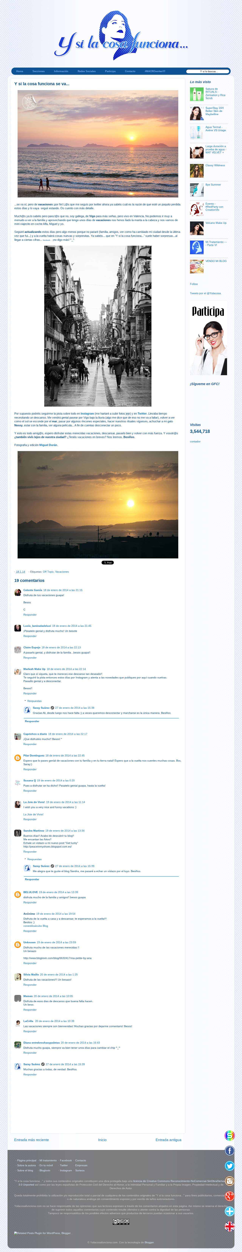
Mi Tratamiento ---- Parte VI (216, 243)
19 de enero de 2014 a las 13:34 (65, 830)
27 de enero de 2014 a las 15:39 (74, 866)
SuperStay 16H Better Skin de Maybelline (215, 111)
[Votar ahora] (208, 374)
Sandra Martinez (33, 830)
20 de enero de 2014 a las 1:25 (59, 974)
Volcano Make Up (216, 222)
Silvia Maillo (31, 974)
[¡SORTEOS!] (229, 1135)
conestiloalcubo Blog (35, 926)
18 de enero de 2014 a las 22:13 (61, 647)
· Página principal (26, 1160)
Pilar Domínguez (33, 755)
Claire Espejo (31, 647)
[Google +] (229, 1196)
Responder (30, 614)
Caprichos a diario (35, 734)
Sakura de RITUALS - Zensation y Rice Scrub (216, 93)
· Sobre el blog (24, 1170)
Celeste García (32, 590)
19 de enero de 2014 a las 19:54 (55, 913)
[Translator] (229, 1226)
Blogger (149, 1242)
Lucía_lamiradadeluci (37, 625)
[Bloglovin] (229, 1211)
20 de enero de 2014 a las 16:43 (80, 1042)
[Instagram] (229, 1181)
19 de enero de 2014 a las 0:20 (56, 780)
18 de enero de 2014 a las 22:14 (66, 669)
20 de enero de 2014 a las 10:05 (53, 996)
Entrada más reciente (31, 1140)
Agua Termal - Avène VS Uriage (216, 129)
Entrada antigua (169, 1140)
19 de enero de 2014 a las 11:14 (65, 802)
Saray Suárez (41, 707)
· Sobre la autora (26, 1165)
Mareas (28, 996)
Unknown (29, 942)
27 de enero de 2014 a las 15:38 (74, 707)
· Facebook (65, 1160)
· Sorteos (79, 1170)
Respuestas (34, 701)
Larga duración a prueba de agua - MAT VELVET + (216, 149)
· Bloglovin (44, 1170)
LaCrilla (28, 1021)
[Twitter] (229, 1166)
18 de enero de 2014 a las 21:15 (62, 590)
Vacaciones (62, 571)
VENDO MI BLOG (216, 261)
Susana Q (29, 780)
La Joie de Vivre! (34, 802)
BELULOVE (30, 892)
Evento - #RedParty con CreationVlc (214, 206)
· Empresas (80, 1165)
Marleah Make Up (34, 669)
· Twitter (63, 1165)
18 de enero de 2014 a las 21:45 (71, 625)
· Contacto (80, 1160)
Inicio (102, 1140)
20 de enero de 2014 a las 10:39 (54, 1021)
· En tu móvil (45, 1165)
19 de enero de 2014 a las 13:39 (58, 892)
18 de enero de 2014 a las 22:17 (67, 734)
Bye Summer (213, 184)
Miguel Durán (48, 445)
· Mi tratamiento (47, 1160)
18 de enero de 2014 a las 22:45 (65, 755)
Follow (194, 284)
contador (195, 441)
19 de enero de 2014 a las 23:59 (56, 942)
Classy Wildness (215, 165)
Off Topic (48, 571)
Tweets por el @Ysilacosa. (206, 293)
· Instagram (65, 1170)
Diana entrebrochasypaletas (41, 1042)
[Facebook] (229, 1150)
